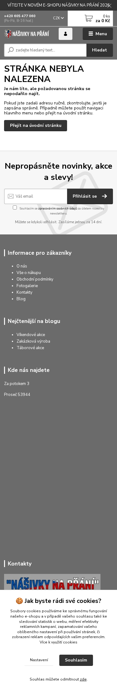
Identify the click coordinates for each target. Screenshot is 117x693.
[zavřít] (109, 6)
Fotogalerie (27, 286)
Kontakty (24, 292)
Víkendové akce (31, 335)
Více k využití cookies (58, 642)
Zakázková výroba (33, 341)
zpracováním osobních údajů (57, 208)
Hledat (99, 50)
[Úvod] (26, 33)
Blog (21, 299)
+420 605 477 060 (20, 16)
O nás (22, 266)
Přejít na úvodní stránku (35, 125)
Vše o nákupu (29, 273)
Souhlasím (76, 660)
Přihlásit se (85, 196)
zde (83, 679)
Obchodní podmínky (35, 279)
